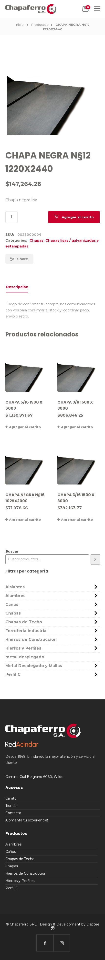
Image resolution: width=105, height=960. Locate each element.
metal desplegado (24, 657)
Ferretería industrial (26, 630)
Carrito (11, 798)
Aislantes (15, 587)
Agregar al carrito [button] (25, 427)
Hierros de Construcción (31, 639)
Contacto (13, 813)
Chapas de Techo (23, 622)
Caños (11, 604)
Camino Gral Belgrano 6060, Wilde (34, 777)
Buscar (11, 551)
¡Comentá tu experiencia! (26, 820)
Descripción (17, 287)
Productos (39, 24)
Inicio (19, 24)
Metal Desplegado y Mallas (33, 665)
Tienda (11, 805)
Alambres (15, 595)
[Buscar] (95, 559)
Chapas (36, 240)
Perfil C (13, 674)
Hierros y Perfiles (23, 648)
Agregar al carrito (78, 217)
